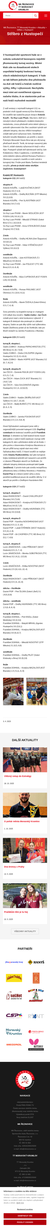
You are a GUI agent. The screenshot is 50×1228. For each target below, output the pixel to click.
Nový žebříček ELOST (25, 1117)
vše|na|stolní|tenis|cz (25, 1102)
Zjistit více (20, 1203)
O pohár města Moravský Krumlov (22, 821)
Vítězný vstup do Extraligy (17, 776)
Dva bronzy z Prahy (14, 867)
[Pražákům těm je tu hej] (25, 895)
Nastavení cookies (25, 1209)
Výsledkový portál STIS (25, 1114)
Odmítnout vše (25, 1216)
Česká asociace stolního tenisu (25, 1108)
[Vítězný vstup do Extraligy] (25, 759)
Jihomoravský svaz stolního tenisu (25, 1111)
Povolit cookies (25, 1222)
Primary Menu (46, 15)
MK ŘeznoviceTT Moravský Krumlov (26, 7)
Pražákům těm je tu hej (16, 912)
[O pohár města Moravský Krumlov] (25, 805)
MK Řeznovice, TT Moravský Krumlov (25, 1079)
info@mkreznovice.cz (28, 1149)
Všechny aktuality (25, 931)
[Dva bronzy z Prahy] (25, 850)
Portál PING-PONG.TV (25, 1105)
